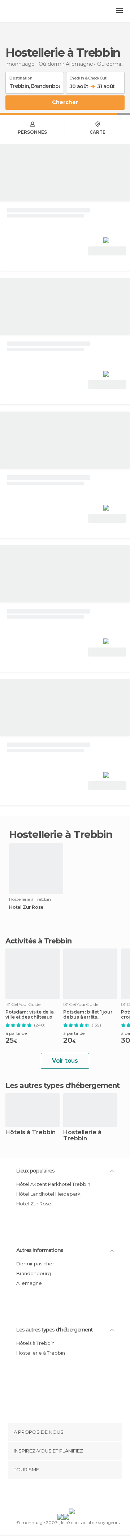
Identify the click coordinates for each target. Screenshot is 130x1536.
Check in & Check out (87, 77)
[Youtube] (82, 1495)
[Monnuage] (25, 11)
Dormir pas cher (35, 1263)
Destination (20, 77)
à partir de (16, 1033)
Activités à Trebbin (38, 941)
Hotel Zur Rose (26, 907)
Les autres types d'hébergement (54, 1329)
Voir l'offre (107, 251)
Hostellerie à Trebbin (82, 1136)
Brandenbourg (33, 1273)
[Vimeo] (72, 1495)
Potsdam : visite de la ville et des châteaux (29, 1015)
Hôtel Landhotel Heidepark (48, 1194)
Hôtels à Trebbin (30, 1133)
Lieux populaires (35, 1170)
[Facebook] (53, 1495)
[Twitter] (63, 1495)
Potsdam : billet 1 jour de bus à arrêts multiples (87, 1015)
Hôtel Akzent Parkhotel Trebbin (53, 1184)
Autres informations (39, 1250)
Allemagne (29, 1283)
